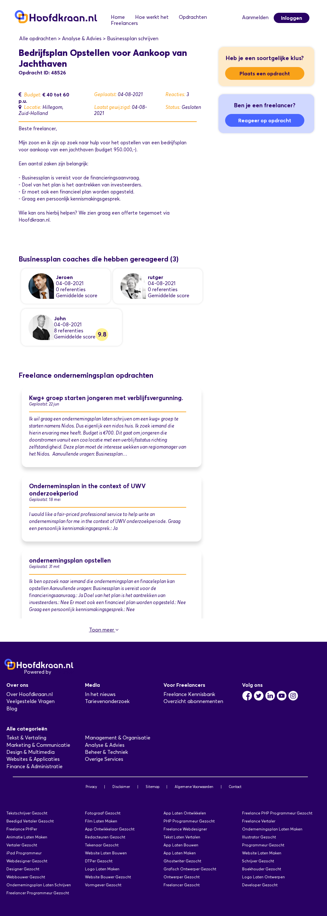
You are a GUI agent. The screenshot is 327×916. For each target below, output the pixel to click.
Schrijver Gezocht (258, 861)
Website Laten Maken (261, 853)
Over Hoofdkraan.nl (29, 694)
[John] (41, 327)
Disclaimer (121, 786)
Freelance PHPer (21, 829)
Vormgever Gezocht (103, 884)
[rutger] (133, 286)
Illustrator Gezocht (259, 837)
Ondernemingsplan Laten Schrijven (38, 884)
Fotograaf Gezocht (102, 813)
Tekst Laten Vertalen (182, 837)
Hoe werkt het (152, 17)
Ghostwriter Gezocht (182, 861)
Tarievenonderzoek (107, 701)
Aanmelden (255, 17)
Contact (235, 786)
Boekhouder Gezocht (261, 869)
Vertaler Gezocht (21, 845)
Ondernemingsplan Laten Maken (272, 829)
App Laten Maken (180, 853)
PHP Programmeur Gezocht (189, 821)
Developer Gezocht (260, 884)
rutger (155, 277)
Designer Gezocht (22, 869)
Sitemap (152, 786)
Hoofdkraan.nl (34, 220)
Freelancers (124, 23)
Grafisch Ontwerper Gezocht (190, 869)
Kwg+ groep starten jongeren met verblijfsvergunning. (106, 398)
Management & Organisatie (117, 738)
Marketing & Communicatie (38, 745)
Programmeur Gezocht (263, 845)
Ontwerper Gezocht (182, 876)
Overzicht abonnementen (193, 701)
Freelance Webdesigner (185, 829)
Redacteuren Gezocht (105, 837)
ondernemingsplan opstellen (70, 560)
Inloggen (291, 18)
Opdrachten (193, 17)
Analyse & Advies (105, 745)
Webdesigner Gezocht (26, 861)
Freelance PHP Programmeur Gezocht (277, 813)
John (60, 318)
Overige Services (104, 759)
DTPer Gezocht (98, 861)
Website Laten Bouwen (106, 853)
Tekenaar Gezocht (101, 845)
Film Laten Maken (101, 821)
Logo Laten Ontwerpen (263, 876)
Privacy (91, 786)
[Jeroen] (41, 286)
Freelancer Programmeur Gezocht (37, 892)
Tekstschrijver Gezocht (26, 813)
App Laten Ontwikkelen (185, 813)
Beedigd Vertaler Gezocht (30, 821)
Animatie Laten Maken (26, 837)
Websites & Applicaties (33, 759)
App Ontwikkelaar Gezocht (109, 829)
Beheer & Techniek (106, 752)
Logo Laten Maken (102, 869)
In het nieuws (100, 694)
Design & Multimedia (30, 752)
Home (118, 17)
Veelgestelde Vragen (30, 701)
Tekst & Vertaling (26, 738)
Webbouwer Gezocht (25, 876)
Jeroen (64, 277)
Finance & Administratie (34, 766)
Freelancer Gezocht (182, 884)
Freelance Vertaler (258, 821)
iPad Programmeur (24, 853)
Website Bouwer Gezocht (108, 876)
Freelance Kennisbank (189, 694)
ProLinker (63, 672)
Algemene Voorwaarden (194, 786)
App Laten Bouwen (181, 845)
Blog (11, 709)
